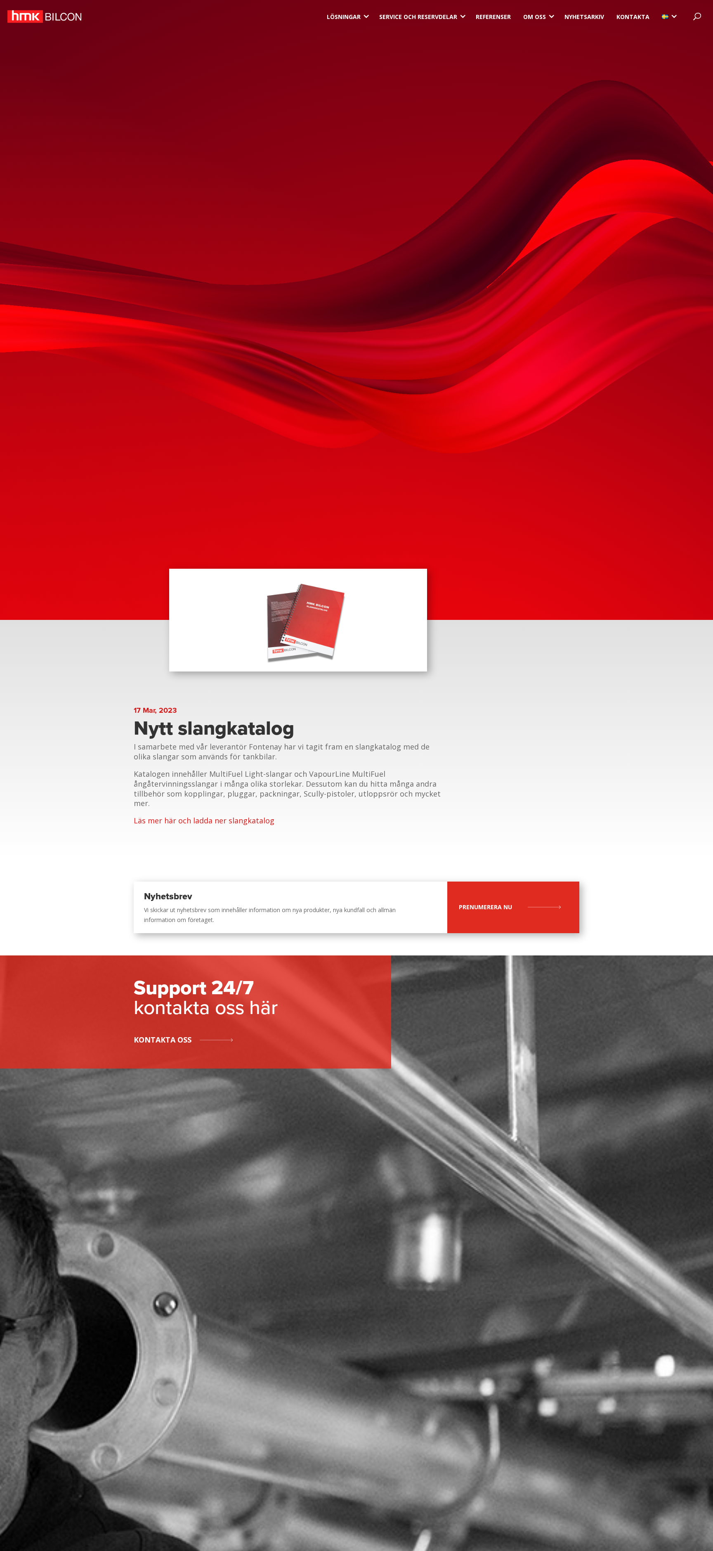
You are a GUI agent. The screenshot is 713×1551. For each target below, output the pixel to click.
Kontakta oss (162, 1040)
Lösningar (344, 16)
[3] (665, 16)
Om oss (534, 16)
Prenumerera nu (485, 907)
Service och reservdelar (418, 16)
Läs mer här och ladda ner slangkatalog (204, 820)
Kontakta (632, 17)
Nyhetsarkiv (584, 17)
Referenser (493, 17)
